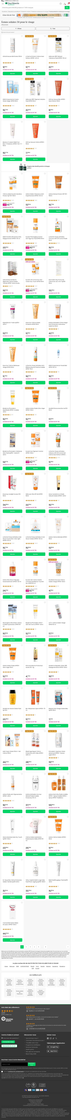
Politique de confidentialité (36, 1100)
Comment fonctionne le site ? (35, 1040)
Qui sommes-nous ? (32, 1038)
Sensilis (43, 966)
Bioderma (62, 966)
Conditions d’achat (35, 1102)
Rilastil (32, 966)
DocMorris (4, 11)
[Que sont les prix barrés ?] (2, 32)
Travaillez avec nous (32, 1043)
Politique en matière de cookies (35, 1104)
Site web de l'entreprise (33, 1052)
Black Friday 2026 (31, 1054)
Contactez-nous (8, 1042)
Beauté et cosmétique (14, 11)
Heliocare (12, 966)
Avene (6, 966)
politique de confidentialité (16, 1071)
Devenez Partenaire (32, 1047)
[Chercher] (67, 7)
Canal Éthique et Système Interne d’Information (35, 1105)
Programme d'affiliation (33, 1045)
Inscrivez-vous (32, 1064)
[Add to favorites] (22, 36)
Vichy (37, 966)
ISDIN (17, 966)
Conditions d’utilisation (35, 1101)
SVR (33, 968)
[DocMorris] (12, 3)
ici (23, 1077)
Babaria (48, 966)
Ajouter (12, 73)
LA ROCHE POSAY (25, 966)
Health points (30, 1049)
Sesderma (55, 966)
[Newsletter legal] (2, 1071)
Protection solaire (25, 11)
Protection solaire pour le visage (39, 11)
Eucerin (37, 968)
